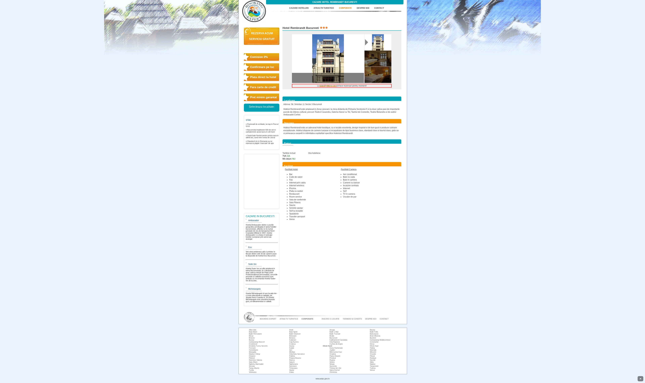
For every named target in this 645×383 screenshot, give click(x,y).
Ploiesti (252, 358)
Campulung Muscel (257, 342)
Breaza (292, 338)
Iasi (290, 350)
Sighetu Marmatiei (256, 364)
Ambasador (253, 220)
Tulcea (372, 368)
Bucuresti (333, 338)
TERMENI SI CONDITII (352, 319)
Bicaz (251, 336)
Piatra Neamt (335, 356)
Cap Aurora (293, 342)
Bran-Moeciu (375, 336)
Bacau (372, 330)
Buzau (251, 340)
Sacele (372, 360)
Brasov (252, 338)
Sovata (252, 366)
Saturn (292, 362)
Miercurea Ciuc (336, 352)
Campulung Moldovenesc (380, 340)
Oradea (333, 354)
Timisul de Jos (335, 368)
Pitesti (372, 356)
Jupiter (332, 350)
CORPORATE (345, 8)
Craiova (292, 344)
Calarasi (292, 340)
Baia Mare (253, 332)
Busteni (373, 338)
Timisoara (293, 368)
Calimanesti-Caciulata (338, 340)
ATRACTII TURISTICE (324, 8)
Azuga (332, 330)
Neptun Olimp (254, 354)
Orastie (373, 354)
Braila (332, 336)
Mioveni (373, 352)
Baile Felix (374, 332)
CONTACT (379, 8)
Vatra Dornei (335, 370)
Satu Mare (253, 362)
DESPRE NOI (363, 8)
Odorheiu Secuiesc (297, 354)
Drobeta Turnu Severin (258, 346)
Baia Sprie (293, 332)
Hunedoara (253, 350)
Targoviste (374, 366)
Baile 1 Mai (334, 332)
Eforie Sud (374, 346)
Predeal (333, 358)
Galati (291, 348)
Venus (372, 370)
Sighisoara (293, 364)
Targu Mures (254, 368)
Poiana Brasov (295, 358)
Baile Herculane (255, 334)
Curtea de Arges (336, 344)
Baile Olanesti (294, 334)
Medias (292, 352)
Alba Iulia (252, 330)
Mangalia (252, 352)
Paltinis (292, 356)
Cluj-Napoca (335, 342)
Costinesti (253, 344)
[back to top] (640, 378)
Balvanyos (374, 334)
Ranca (292, 360)
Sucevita (333, 366)
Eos (250, 247)
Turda (251, 370)
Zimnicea (333, 372)
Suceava (292, 366)
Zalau (291, 372)
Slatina (372, 364)
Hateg (372, 348)
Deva (372, 344)
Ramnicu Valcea (255, 360)
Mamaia (373, 350)
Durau (291, 346)
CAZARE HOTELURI (299, 8)
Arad (291, 330)
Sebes (332, 362)
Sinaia (332, 364)
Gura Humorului (336, 348)
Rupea (332, 360)
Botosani (292, 336)
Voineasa (252, 372)
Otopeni (252, 356)
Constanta (374, 342)
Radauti (373, 358)
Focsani (252, 348)
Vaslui (291, 370)
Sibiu (372, 362)
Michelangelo (254, 289)
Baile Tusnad (335, 334)
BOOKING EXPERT (268, 319)
